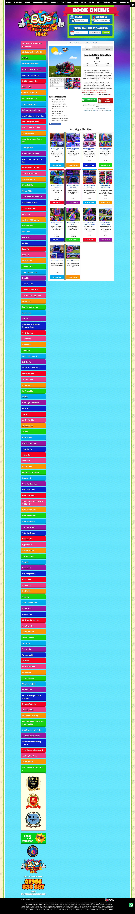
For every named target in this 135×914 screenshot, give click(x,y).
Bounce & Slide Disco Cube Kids (105, 149)
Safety (83, 2)
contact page (107, 110)
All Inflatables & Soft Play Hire (32, 52)
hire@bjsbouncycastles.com (91, 110)
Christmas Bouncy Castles (31, 736)
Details (87, 47)
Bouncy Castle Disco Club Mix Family (105, 186)
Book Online (91, 100)
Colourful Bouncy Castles (30, 289)
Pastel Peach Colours (29, 527)
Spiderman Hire (27, 608)
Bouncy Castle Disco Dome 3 (73, 223)
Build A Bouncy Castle (29, 98)
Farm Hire (25, 318)
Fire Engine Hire (27, 333)
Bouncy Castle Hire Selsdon (90, 906)
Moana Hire (26, 460)
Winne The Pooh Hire (29, 684)
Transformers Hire (28, 655)
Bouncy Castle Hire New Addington (30, 906)
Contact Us (124, 2)
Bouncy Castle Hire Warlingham (73, 907)
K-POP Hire (25, 58)
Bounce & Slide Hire (30, 92)
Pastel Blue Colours (28, 495)
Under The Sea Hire (28, 666)
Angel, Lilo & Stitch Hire (30, 220)
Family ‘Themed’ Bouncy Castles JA (33, 768)
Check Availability (107, 100)
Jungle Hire (26, 408)
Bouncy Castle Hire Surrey (42, 907)
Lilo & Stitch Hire (28, 420)
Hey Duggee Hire (27, 385)
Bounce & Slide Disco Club (57, 149)
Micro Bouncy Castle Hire (30, 153)
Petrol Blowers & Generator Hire (33, 750)
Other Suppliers (27, 761)
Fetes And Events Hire (29, 202)
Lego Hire (25, 414)
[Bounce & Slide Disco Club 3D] (65, 61)
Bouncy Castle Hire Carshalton (30, 904)
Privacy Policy (38, 909)
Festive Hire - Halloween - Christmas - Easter (31, 325)
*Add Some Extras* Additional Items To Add (32, 44)
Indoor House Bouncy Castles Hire (32, 140)
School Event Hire (28, 710)
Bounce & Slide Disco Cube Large (57, 186)
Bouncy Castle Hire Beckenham (41, 903)
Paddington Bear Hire (29, 484)
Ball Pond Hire (27, 87)
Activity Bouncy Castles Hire (31, 69)
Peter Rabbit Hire (28, 550)
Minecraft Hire (27, 449)
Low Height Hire (27, 147)
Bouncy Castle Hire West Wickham (105, 907)
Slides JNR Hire (27, 191)
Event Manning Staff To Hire (32, 730)
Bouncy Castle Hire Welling (88, 907)
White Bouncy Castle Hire (31, 167)
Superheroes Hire (28, 631)
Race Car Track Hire (28, 179)
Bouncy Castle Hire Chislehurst (62, 904)
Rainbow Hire (26, 585)
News (115, 2)
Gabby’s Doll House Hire (30, 356)
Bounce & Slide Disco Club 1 (73, 149)
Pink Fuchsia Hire (28, 556)
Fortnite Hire (26, 344)
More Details (56, 165)
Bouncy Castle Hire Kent (106, 904)
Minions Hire (26, 455)
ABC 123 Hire (26, 214)
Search (106, 33)
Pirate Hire (25, 562)
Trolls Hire (25, 661)
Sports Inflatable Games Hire (32, 196)
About (27, 2)
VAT (98, 2)
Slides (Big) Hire (27, 185)
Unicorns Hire (26, 672)
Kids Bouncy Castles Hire (30, 75)
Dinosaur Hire (26, 301)
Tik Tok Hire (26, 643)
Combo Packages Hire (29, 104)
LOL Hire (25, 431)
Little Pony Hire (27, 426)
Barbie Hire (26, 231)
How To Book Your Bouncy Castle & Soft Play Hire (33, 722)
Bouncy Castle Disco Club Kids (89, 186)
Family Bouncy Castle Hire (31, 127)
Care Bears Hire (27, 266)
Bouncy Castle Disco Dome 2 (57, 223)
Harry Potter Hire (28, 373)
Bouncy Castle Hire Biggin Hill (87, 903)
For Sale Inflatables (28, 208)
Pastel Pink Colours (28, 533)
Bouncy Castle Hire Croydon (78, 904)
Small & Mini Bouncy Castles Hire (32, 160)
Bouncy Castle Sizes (40, 2)
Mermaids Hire (27, 437)
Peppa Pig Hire (27, 544)
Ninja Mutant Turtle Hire (30, 472)
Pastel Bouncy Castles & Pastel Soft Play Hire (33, 502)
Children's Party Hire (29, 704)
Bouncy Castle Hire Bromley (103, 903)
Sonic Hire (25, 597)
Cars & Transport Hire (29, 272)
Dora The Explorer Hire (30, 307)
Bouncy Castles (27, 260)
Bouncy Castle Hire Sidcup (28, 907)
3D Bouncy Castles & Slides (31, 110)
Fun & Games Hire (28, 133)
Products (17, 2)
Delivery (54, 2)
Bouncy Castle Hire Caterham (46, 904)
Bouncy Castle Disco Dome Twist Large (89, 223)
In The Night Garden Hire (30, 402)
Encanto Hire (26, 313)
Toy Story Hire (27, 649)
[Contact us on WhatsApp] (131, 905)
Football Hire (26, 338)
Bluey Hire (25, 255)
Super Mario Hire (28, 626)
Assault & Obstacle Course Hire (33, 116)
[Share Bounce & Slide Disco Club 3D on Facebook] (65, 124)
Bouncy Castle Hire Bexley (56, 903)
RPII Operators (82, 909)
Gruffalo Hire (26, 362)
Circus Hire (25, 278)
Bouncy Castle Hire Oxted (62, 906)
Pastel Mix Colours (28, 521)
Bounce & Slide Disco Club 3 (89, 149)
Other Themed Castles (29, 173)
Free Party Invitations (29, 756)
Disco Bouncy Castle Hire (30, 121)
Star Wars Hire (27, 614)
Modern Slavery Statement (28, 909)
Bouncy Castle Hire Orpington (47, 906)
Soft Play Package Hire (30, 81)
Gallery (96, 909)
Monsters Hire (27, 466)
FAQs (76, 2)
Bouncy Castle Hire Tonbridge (56, 907)
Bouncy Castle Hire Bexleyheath (71, 903)
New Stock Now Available (30, 63)
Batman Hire (26, 237)
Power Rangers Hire (28, 573)
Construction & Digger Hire (31, 295)
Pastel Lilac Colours (29, 510)
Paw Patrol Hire (27, 539)
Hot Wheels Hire (27, 391)
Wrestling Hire (27, 690)
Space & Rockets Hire (29, 602)
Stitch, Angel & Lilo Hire (30, 620)
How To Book (66, 2)
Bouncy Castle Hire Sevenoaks (106, 906)
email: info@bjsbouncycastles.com (33, 893)
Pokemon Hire (26, 568)
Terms (91, 2)
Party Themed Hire (28, 489)
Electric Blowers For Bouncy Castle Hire (31, 742)
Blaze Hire (25, 249)
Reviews (107, 2)
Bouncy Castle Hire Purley (76, 906)
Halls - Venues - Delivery (30, 715)
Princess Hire (26, 579)
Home (8, 2)
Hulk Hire (25, 397)
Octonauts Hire (27, 478)
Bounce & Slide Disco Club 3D (89, 43)
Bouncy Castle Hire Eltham (92, 904)
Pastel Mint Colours (28, 515)
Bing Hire (25, 243)
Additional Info (98, 47)
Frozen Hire (26, 350)
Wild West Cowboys (28, 678)
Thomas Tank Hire (28, 637)
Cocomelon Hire (27, 284)
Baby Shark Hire (27, 225)
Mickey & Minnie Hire (29, 443)
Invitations (111, 909)
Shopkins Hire (26, 591)
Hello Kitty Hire (27, 379)
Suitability (87, 49)
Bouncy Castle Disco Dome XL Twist (105, 223)
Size (109, 47)
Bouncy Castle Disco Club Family (73, 186)
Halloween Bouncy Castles (31, 367)
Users (97, 49)
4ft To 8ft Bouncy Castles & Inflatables (31, 696)
